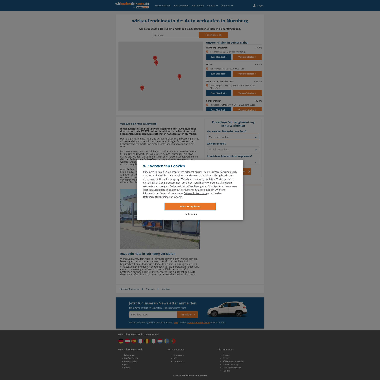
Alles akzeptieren (190, 206)
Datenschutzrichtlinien (156, 197)
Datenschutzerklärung (196, 193)
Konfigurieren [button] (190, 214)
